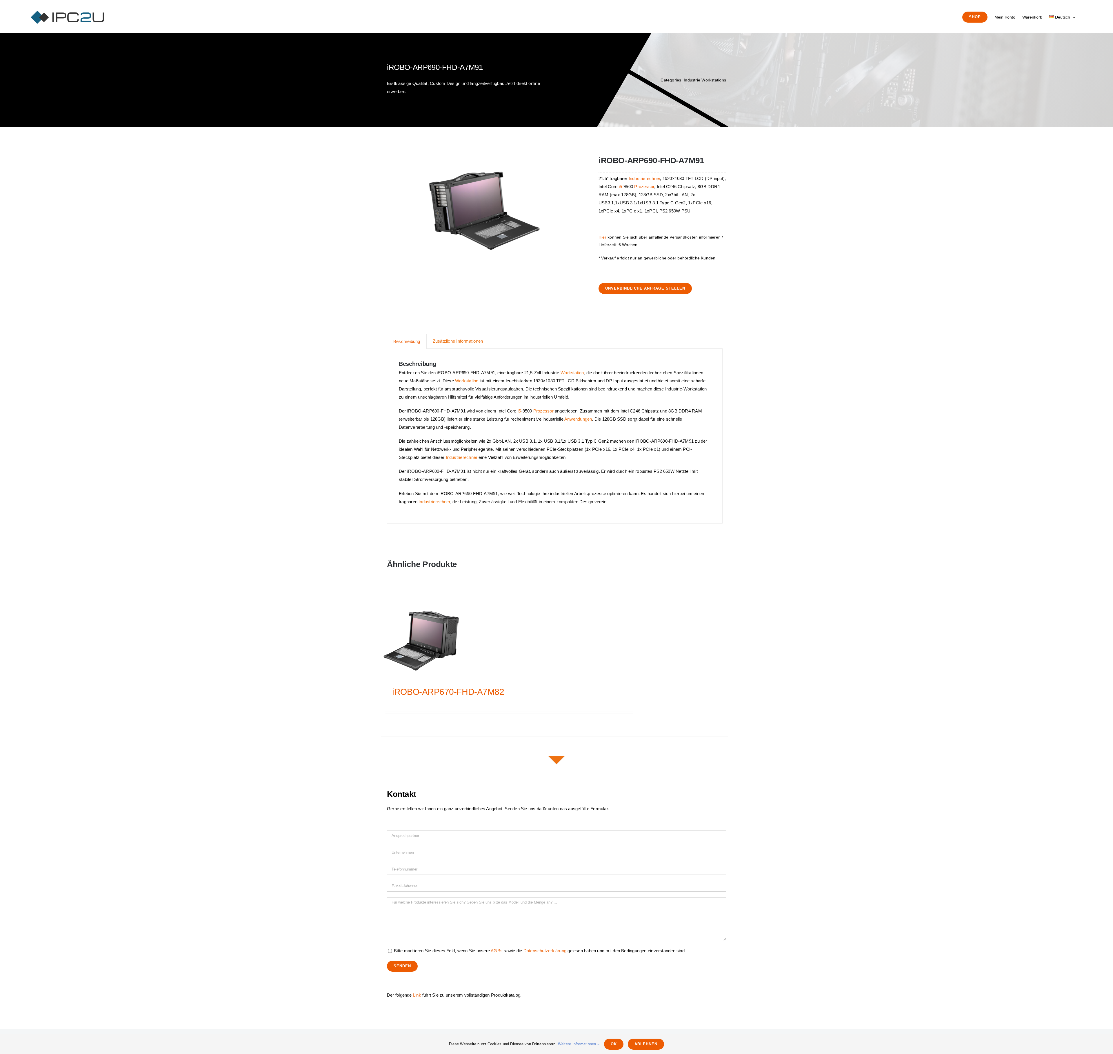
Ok (614, 1044)
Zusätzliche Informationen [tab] (458, 341)
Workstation (572, 372)
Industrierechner (644, 178)
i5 (620, 186)
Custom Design (445, 83)
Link (417, 995)
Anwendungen (578, 419)
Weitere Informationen (577, 1044)
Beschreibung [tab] (406, 341)
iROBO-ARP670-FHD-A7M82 (448, 692)
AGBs (497, 950)
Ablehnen (645, 1044)
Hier (602, 237)
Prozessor (644, 186)
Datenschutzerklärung (545, 950)
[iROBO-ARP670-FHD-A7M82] (421, 641)
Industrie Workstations (705, 80)
